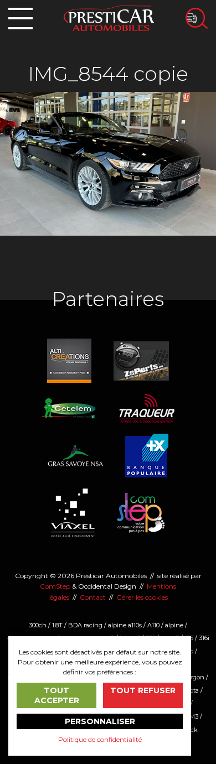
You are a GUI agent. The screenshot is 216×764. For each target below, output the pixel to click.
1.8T (57, 625)
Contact (93, 597)
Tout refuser (143, 690)
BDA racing (85, 625)
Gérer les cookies (142, 597)
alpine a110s (125, 625)
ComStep (55, 586)
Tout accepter (56, 695)
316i (204, 638)
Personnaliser (100, 721)
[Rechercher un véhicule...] (197, 18)
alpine (174, 625)
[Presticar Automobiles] (109, 17)
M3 (193, 716)
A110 (153, 625)
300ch (38, 625)
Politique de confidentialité (100, 739)
